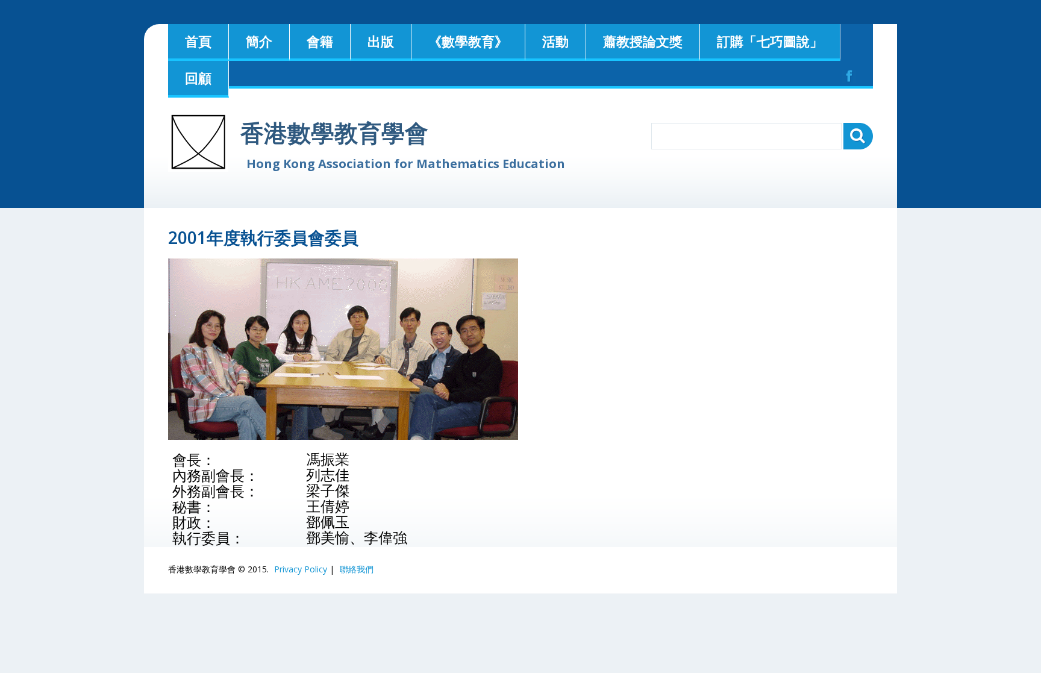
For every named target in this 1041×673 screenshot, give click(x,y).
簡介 (259, 41)
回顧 (198, 78)
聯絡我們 (357, 569)
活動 (555, 41)
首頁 (198, 41)
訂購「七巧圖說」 (770, 41)
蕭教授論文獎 (643, 41)
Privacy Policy (300, 569)
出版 (380, 41)
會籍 (320, 41)
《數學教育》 (468, 41)
